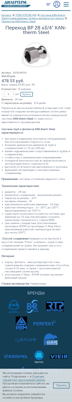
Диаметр (7, 99)
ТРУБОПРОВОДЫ (26, 15)
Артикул (6, 72)
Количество (9, 89)
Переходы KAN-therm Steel (18, 21)
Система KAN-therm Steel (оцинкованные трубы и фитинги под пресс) (33, 17)
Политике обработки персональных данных (24, 378)
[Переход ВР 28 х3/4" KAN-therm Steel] (36, 70)
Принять (61, 385)
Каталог (6, 15)
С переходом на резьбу (16, 103)
